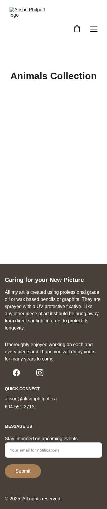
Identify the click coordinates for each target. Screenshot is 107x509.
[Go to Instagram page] (39, 372)
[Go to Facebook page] (16, 372)
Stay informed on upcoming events (41, 438)
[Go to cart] (77, 29)
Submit (22, 471)
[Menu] (93, 29)
